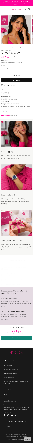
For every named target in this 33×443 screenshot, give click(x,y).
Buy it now (16, 80)
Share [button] (5, 111)
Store (5, 394)
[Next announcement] (30, 3)
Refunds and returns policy (12, 369)
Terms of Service (9, 377)
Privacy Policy (8, 365)
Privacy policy (23, 436)
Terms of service (12, 439)
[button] (3, 9)
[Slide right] (20, 47)
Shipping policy (22, 439)
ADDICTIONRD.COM (15, 434)
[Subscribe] (26, 426)
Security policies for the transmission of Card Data (16, 382)
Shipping (10, 62)
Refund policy (14, 436)
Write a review (16, 338)
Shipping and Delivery (10, 373)
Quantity (3, 65)
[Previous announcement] (3, 3)
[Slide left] (13, 47)
